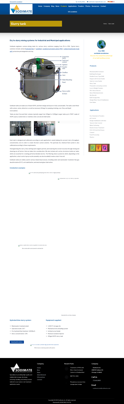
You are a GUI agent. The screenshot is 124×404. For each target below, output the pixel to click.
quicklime (38, 49)
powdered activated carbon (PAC (53, 49)
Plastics (92, 137)
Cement (92, 132)
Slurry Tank (93, 83)
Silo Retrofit (93, 95)
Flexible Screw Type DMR (97, 76)
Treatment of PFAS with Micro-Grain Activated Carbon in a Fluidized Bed (77, 370)
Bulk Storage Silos (95, 97)
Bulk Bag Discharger (95, 74)
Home (105, 23)
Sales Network (41, 374)
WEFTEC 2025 (74, 376)
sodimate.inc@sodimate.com (97, 1)
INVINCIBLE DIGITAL (65, 402)
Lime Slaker (93, 102)
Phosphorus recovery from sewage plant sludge (77, 383)
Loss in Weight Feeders (96, 88)
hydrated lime (30, 49)
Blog (38, 370)
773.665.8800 (81, 1)
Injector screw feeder (96, 81)
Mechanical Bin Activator (97, 71)
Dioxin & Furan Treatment (97, 127)
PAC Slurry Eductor (95, 90)
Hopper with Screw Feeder (97, 78)
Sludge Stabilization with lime (98, 120)
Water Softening (94, 125)
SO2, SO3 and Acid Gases (97, 130)
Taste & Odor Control (96, 123)
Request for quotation (16, 1)
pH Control (93, 118)
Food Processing (94, 135)
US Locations (41, 377)
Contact (39, 379)
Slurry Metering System (96, 93)
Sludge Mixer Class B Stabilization (99, 100)
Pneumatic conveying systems (98, 86)
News (38, 372)
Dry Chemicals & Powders (97, 116)
